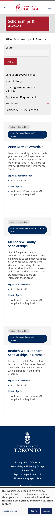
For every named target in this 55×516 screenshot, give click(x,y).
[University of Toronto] (27, 442)
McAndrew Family (22, 244)
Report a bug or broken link (27, 474)
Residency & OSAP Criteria (22, 110)
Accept (47, 511)
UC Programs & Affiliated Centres (21, 89)
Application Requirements (22, 97)
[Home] (27, 7)
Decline (34, 511)
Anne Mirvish (25, 147)
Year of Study (14, 81)
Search (10, 47)
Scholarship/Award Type (21, 74)
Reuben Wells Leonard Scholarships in (26, 353)
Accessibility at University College (27, 466)
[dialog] (27, 501)
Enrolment (12, 103)
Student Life (27, 470)
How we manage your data (27, 478)
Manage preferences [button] (11, 511)
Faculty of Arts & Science (27, 462)
